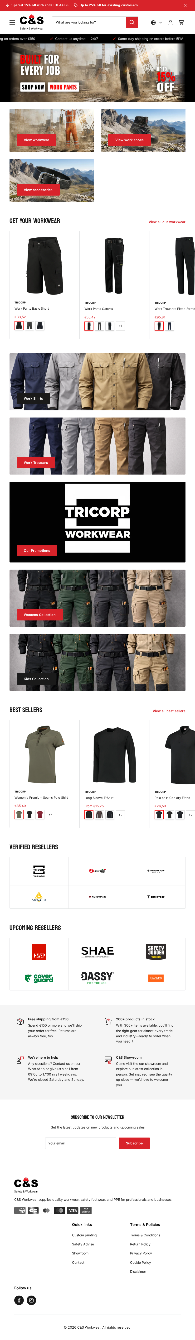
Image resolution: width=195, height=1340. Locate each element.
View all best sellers (169, 711)
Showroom (80, 1253)
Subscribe (134, 1143)
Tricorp (20, 302)
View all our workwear (167, 222)
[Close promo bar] (185, 5)
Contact (78, 1262)
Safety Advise (83, 1244)
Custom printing (84, 1235)
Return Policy (140, 1244)
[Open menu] (12, 22)
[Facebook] (19, 1300)
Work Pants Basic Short (32, 308)
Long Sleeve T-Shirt (98, 798)
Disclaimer (138, 1271)
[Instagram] (31, 1300)
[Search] (132, 22)
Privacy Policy (141, 1253)
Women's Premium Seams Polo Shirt (41, 797)
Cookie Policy (140, 1262)
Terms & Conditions (145, 1235)
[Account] (170, 22)
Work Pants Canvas (98, 309)
